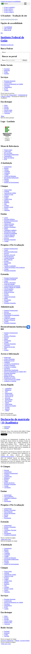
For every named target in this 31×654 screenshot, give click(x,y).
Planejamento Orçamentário (11, 315)
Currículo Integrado (9, 235)
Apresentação (8, 166)
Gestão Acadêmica (9, 236)
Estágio (6, 528)
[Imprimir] (7, 426)
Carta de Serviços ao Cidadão (12, 379)
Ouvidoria (7, 85)
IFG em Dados (8, 153)
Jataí (5, 204)
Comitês (6, 174)
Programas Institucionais (10, 251)
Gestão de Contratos (9, 318)
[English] (4, 19)
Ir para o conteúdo (9, 7)
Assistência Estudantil (10, 279)
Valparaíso (7, 210)
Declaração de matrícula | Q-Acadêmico (15, 421)
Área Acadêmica (8, 496)
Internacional (8, 393)
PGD (5, 159)
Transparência (8, 87)
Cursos (6, 217)
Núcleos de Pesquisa (9, 513)
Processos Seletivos (9, 219)
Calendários (8, 388)
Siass (5, 348)
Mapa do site (7, 30)
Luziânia (6, 205)
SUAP (6, 89)
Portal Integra (8, 399)
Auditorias (7, 362)
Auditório (6, 475)
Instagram (6, 633)
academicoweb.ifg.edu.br (7, 456)
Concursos (7, 113)
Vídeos (7, 410)
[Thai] (16, 19)
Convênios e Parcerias (10, 530)
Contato (6, 90)
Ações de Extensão (9, 284)
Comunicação (8, 82)
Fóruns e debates (8, 225)
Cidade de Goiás (8, 194)
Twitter (6, 634)
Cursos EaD (7, 151)
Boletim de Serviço (9, 376)
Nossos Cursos (8, 150)
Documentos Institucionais (11, 154)
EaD (6, 391)
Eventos (6, 261)
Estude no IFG (8, 111)
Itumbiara (6, 202)
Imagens (7, 409)
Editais (6, 228)
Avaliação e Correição (10, 381)
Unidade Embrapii (9, 258)
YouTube (6, 636)
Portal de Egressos (9, 292)
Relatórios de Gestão (9, 378)
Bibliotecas (8, 390)
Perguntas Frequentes (10, 239)
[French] (7, 19)
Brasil (6, 3)
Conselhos (7, 171)
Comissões (7, 173)
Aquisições (7, 316)
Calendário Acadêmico (10, 230)
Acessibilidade (8, 27)
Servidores (7, 368)
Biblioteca (7, 478)
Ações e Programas (9, 359)
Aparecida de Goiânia (10, 193)
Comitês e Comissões (10, 266)
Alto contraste (8, 28)
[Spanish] (14, 19)
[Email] (6, 428)
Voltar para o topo (6, 539)
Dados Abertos (8, 375)
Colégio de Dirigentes (10, 176)
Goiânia (6, 197)
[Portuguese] (2, 19)
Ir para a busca (8, 10)
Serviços (6, 238)
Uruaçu (6, 208)
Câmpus (6, 170)
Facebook (6, 631)
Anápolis (6, 191)
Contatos (6, 181)
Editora (7, 402)
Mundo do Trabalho (10, 405)
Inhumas (6, 201)
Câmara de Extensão (9, 297)
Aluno (6, 105)
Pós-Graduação (8, 259)
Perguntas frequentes (9, 81)
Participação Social (9, 360)
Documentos (7, 222)
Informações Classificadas (11, 370)
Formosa (6, 196)
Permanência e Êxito (9, 232)
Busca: (4, 60)
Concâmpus (7, 487)
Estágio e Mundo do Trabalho (12, 287)
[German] (9, 19)
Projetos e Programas (10, 227)
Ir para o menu (8, 9)
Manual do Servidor (9, 347)
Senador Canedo (8, 207)
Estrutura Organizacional (11, 221)
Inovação (7, 398)
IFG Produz (8, 401)
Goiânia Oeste (8, 199)
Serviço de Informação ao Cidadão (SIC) (15, 371)
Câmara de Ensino (9, 224)
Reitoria (6, 168)
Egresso (6, 107)
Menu (2, 116)
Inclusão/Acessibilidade (10, 233)
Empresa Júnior (8, 290)
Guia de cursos (8, 110)
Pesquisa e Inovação (9, 255)
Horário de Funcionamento (11, 182)
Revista (6, 515)
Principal (6, 470)
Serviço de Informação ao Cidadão (13, 84)
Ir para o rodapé (9, 12)
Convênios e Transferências (11, 364)
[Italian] (12, 19)
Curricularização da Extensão (12, 286)
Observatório (8, 404)
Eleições (6, 179)
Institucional (7, 357)
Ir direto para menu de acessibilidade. (11, 1)
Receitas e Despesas (9, 320)
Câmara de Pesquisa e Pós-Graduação (14, 267)
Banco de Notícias (9, 157)
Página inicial (13, 95)
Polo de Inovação (9, 256)
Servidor (6, 108)
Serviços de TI (9, 396)
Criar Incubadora (8, 289)
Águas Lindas (8, 190)
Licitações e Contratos (10, 367)
